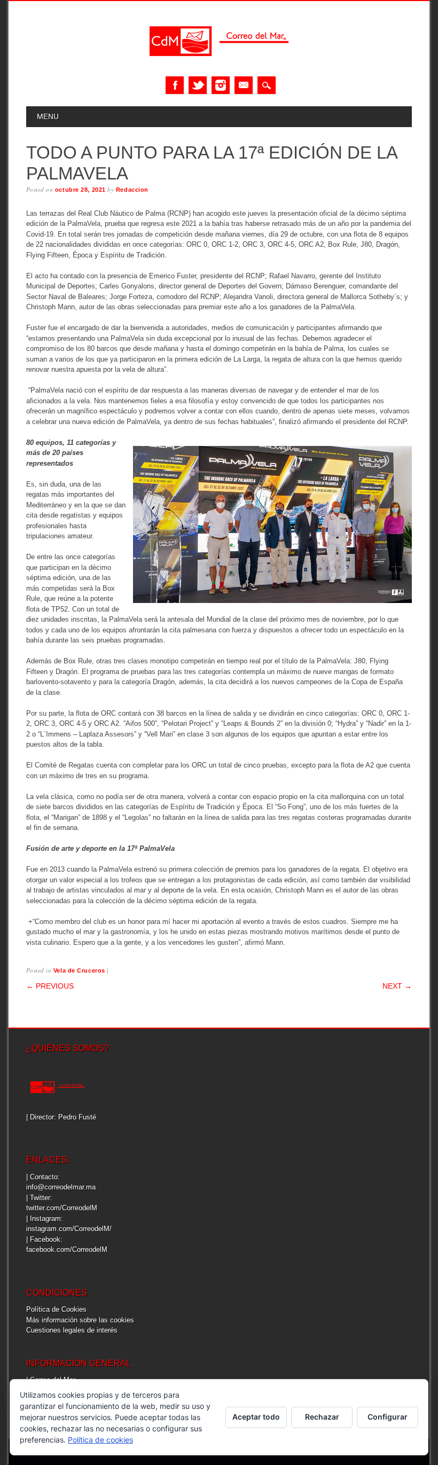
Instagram (221, 85)
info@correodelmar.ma (61, 1187)
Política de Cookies (56, 1309)
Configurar (387, 1416)
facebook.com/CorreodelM (66, 1249)
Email (243, 85)
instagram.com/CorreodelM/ (69, 1229)
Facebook (175, 85)
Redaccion (132, 189)
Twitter (198, 85)
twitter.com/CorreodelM (61, 1208)
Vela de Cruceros (79, 970)
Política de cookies (100, 1439)
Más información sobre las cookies (80, 1320)
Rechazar (322, 1416)
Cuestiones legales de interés (72, 1330)
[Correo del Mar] (219, 65)
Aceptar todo (256, 1416)
